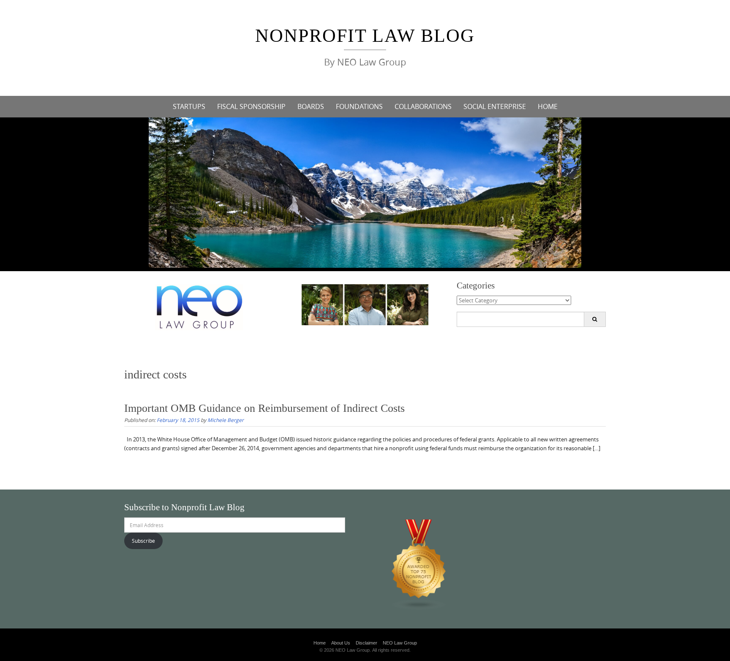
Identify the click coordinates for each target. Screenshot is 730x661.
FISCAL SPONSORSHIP (251, 106)
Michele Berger (225, 419)
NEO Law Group (400, 642)
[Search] (594, 319)
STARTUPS (189, 106)
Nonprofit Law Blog (365, 35)
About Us (340, 642)
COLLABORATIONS (423, 106)
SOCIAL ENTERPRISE (494, 106)
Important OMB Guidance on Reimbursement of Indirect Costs (264, 408)
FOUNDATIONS (359, 106)
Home (319, 642)
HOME (548, 106)
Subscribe (143, 540)
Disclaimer (366, 642)
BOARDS (310, 106)
